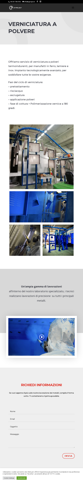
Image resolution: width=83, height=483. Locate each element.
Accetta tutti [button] (21, 478)
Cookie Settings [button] (9, 478)
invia (68, 456)
